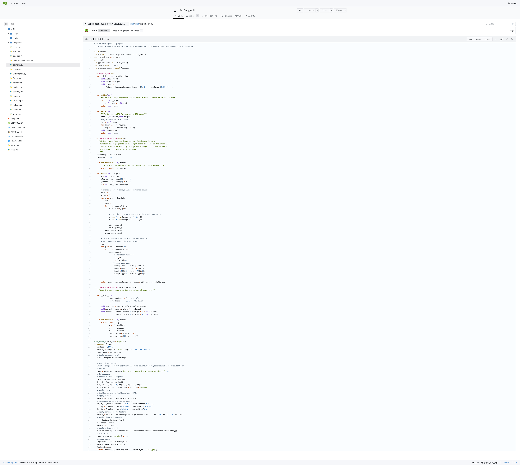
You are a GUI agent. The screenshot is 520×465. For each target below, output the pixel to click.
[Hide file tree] (6, 24)
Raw (470, 39)
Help (24, 3)
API (515, 462)
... (141, 30)
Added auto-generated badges (125, 31)
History (487, 39)
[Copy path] (152, 24)
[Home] (5, 3)
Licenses (506, 462)
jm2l (192, 10)
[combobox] (500, 24)
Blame (478, 39)
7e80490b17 (104, 31)
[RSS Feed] (300, 10)
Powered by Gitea (11, 462)
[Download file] (496, 39)
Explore (14, 3)
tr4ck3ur (183, 10)
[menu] (475, 462)
